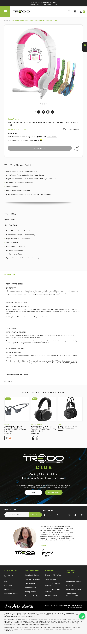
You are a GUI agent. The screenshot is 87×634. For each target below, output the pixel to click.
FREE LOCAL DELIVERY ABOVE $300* (43, 2)
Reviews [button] (8, 381)
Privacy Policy (30, 588)
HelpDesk (8, 585)
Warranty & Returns (32, 579)
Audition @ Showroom (8, 576)
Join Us (33, 492)
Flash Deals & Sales (73, 590)
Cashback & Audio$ (73, 581)
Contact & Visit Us (11, 594)
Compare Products (75, 11)
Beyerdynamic (36, 424)
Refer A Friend (50, 579)
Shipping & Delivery (32, 575)
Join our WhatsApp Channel (52, 584)
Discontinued (40, 148)
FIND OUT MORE (54, 492)
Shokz (6, 424)
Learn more (52, 137)
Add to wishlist (76, 148)
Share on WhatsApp (53, 575)
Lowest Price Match (73, 577)
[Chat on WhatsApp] (82, 616)
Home (6, 21)
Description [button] (10, 275)
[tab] (43, 274)
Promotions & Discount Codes (72, 595)
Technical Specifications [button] (16, 374)
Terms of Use (30, 583)
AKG (59, 424)
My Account (9, 590)
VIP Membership (51, 596)
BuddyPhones (13, 119)
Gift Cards (70, 585)
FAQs (6, 581)
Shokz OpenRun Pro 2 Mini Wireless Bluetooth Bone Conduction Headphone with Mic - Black (15, 429)
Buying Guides (30, 592)
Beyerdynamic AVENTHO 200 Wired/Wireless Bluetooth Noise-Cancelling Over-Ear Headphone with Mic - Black (43, 429)
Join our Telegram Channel (52, 590)
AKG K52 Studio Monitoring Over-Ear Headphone (68, 427)
